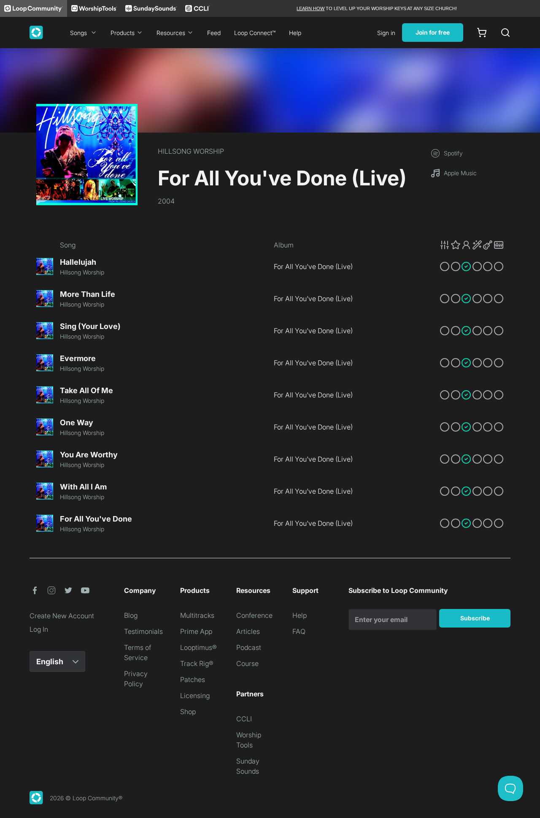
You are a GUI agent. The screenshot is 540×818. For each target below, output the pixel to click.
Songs (78, 32)
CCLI (244, 719)
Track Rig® (196, 663)
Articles (248, 631)
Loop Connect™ (254, 32)
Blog (131, 615)
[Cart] (482, 32)
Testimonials (143, 631)
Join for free (433, 32)
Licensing (195, 695)
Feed (214, 32)
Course (247, 663)
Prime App (196, 631)
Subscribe (475, 618)
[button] (472, 245)
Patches (192, 679)
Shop (188, 711)
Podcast (248, 647)
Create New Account (62, 615)
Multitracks (197, 615)
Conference (254, 615)
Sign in (386, 32)
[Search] (505, 32)
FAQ (298, 631)
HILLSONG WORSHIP (191, 151)
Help (295, 32)
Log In (39, 629)
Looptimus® (198, 647)
